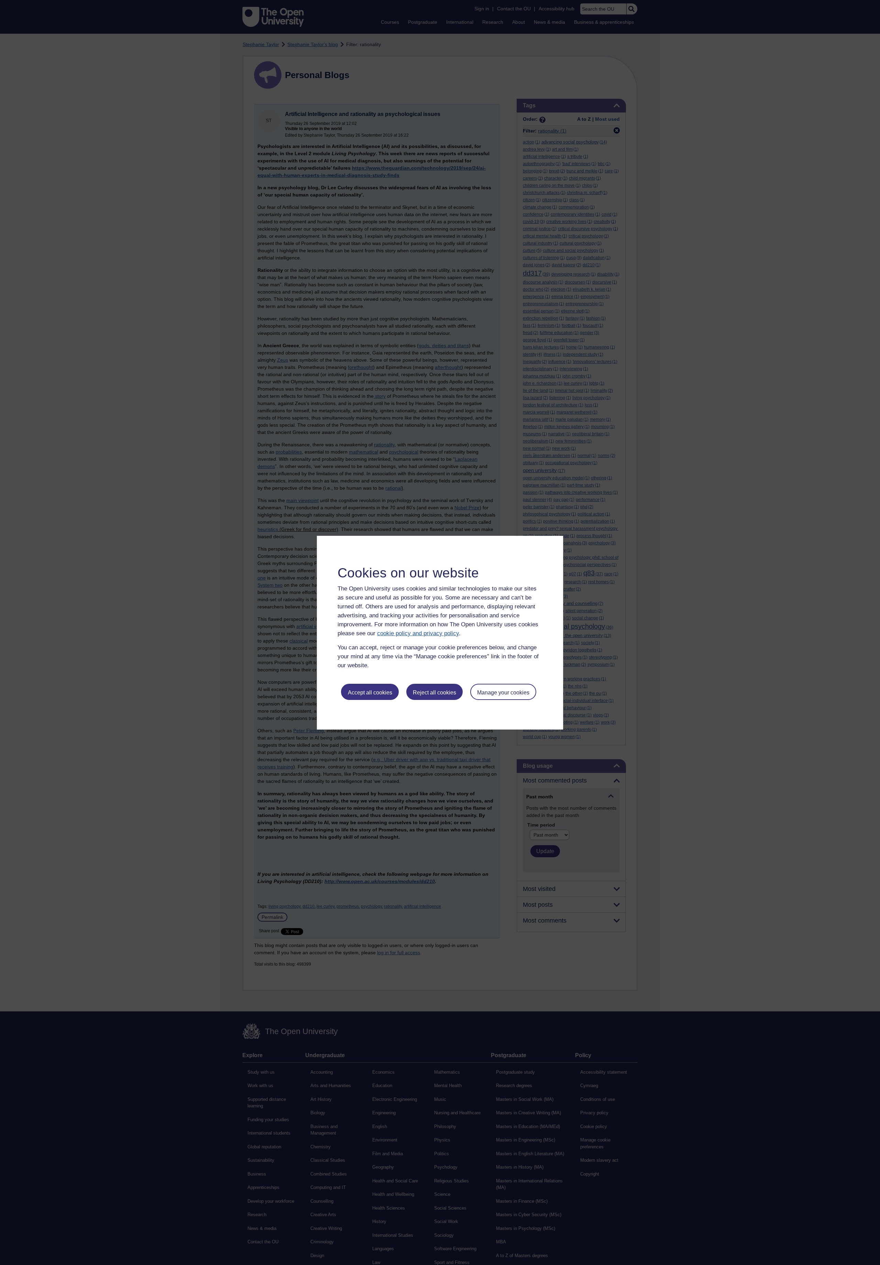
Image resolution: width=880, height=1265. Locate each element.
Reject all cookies (434, 692)
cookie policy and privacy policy (418, 633)
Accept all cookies (370, 692)
